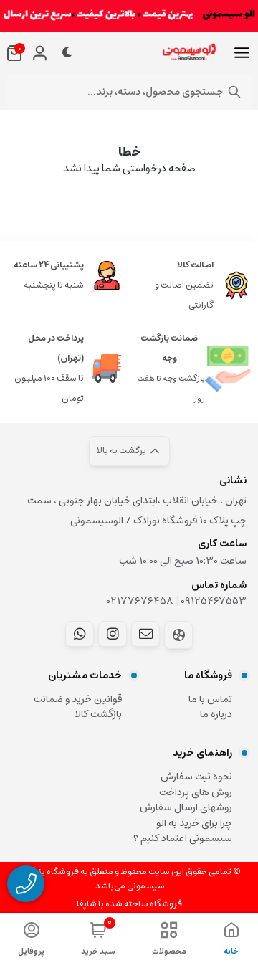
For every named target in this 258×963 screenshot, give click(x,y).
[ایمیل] (145, 634)
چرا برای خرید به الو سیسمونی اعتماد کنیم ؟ (182, 831)
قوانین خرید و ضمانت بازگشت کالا (78, 707)
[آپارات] (178, 635)
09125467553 (214, 600)
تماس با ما (210, 699)
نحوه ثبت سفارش (196, 776)
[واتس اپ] (79, 634)
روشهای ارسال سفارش (186, 807)
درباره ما (216, 714)
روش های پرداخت (195, 792)
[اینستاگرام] (112, 634)
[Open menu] (242, 53)
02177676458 (140, 600)
